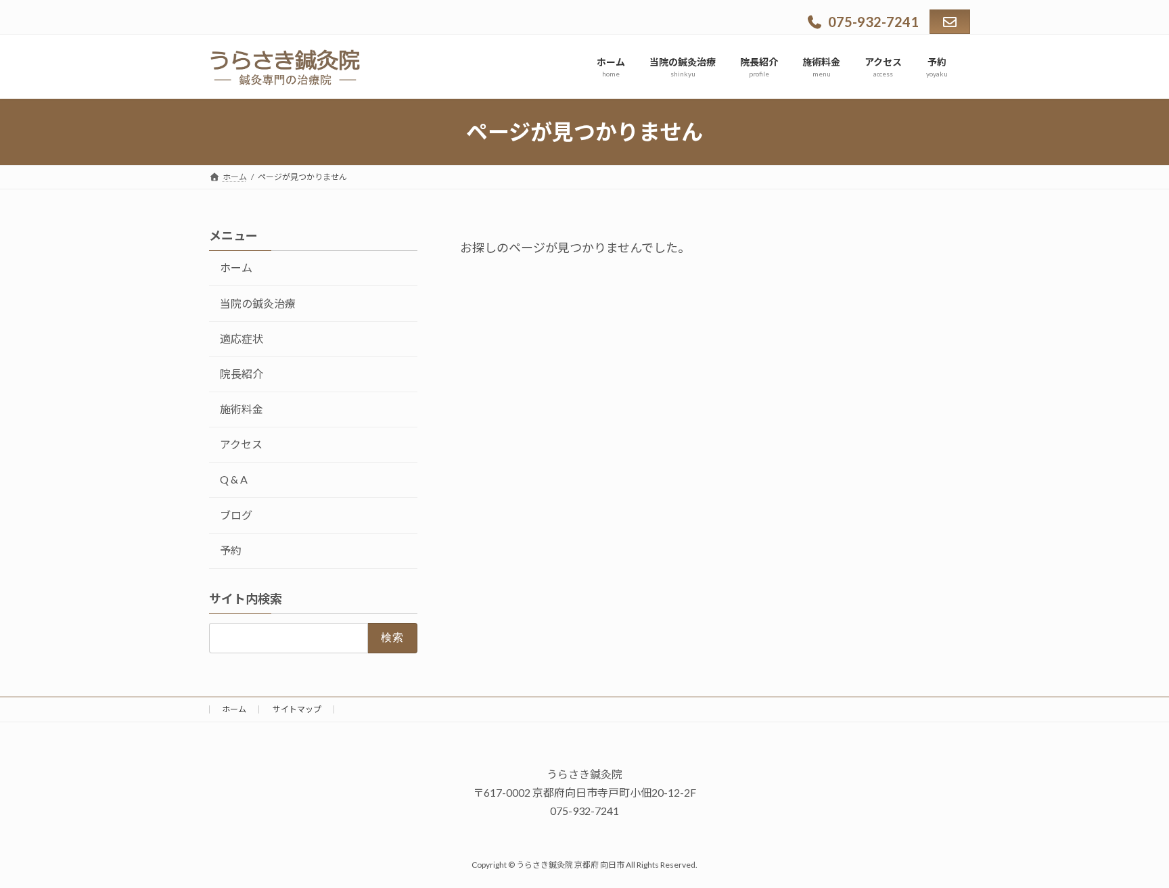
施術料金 (241, 408)
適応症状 (241, 338)
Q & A (234, 479)
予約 (231, 550)
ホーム (236, 267)
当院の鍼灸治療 (258, 303)
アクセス (241, 444)
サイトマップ (297, 709)
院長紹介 (241, 373)
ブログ (236, 515)
